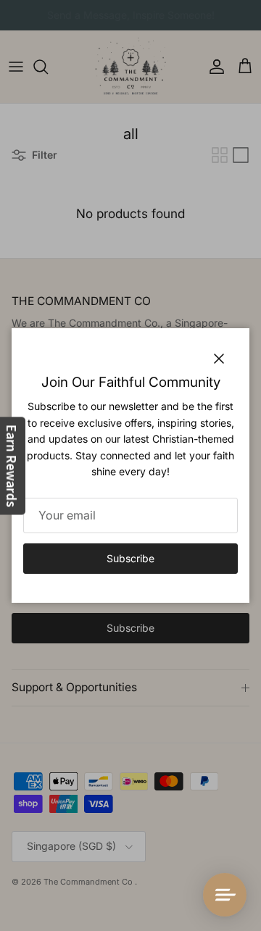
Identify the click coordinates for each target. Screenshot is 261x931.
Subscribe (130, 558)
